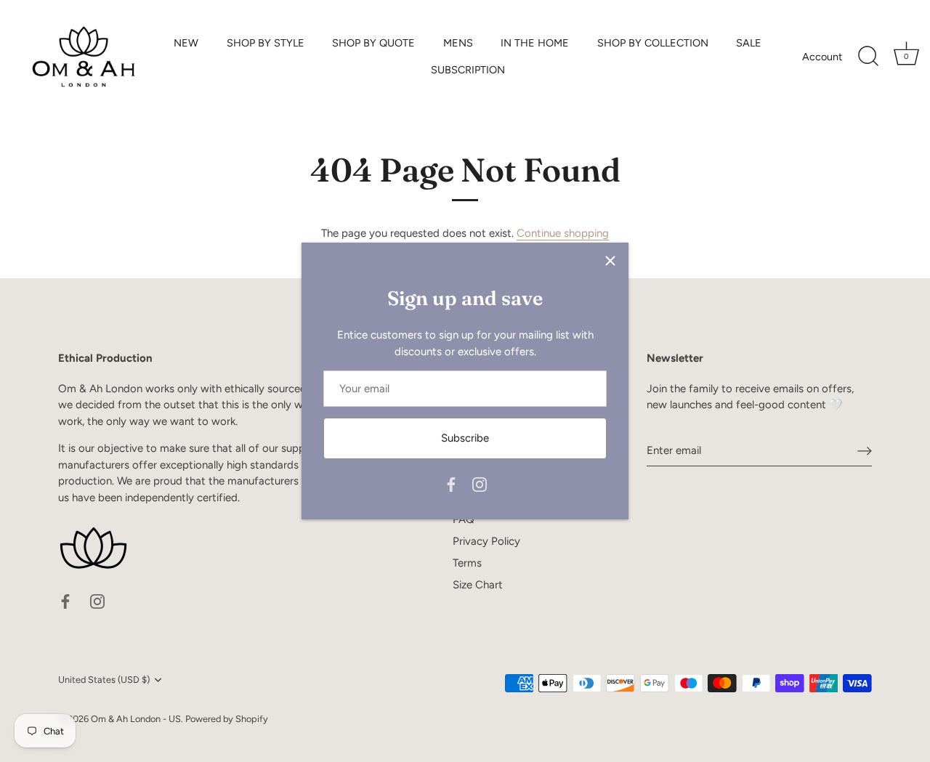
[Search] (868, 57)
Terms (467, 563)
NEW (186, 42)
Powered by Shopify (226, 718)
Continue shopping (563, 233)
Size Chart (478, 584)
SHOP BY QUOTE (373, 42)
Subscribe (465, 438)
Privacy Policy (486, 541)
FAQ (463, 519)
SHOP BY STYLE (265, 42)
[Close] (610, 261)
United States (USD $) (104, 679)
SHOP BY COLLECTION (652, 42)
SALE (748, 42)
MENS (458, 42)
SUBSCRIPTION (468, 69)
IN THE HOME (535, 42)
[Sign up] (864, 450)
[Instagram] (479, 483)
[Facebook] (451, 483)
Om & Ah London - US (136, 718)
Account (822, 56)
